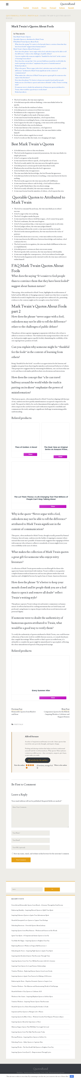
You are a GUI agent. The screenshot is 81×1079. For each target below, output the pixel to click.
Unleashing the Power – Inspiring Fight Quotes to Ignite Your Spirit (32, 951)
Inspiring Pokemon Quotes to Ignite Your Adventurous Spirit (30, 915)
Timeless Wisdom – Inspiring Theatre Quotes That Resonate (30, 1001)
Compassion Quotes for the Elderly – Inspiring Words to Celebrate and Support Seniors (57, 714)
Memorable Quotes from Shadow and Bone (23, 713)
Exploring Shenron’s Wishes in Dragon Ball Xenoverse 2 (28, 946)
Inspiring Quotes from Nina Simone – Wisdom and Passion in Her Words (34, 930)
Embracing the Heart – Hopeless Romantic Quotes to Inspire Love (31, 981)
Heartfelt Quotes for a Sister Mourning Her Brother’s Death (29, 1007)
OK (72, 1076)
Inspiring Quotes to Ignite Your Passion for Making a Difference (31, 976)
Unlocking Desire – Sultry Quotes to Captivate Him (27, 1042)
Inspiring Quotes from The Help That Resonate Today (28, 1032)
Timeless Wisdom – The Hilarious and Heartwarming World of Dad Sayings (34, 986)
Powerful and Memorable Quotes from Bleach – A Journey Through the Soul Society (37, 905)
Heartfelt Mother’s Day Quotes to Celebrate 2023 (26, 991)
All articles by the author (38, 760)
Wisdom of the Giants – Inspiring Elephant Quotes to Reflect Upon (32, 996)
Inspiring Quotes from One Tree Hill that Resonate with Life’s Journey (33, 961)
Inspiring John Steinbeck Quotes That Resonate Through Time (30, 956)
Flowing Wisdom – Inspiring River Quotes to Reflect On (28, 1037)
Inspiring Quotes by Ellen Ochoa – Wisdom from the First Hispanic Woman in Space (37, 1017)
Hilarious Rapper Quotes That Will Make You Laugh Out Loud (30, 1027)
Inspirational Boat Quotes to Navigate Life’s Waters (27, 1012)
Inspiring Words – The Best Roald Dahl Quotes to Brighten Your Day (32, 1047)
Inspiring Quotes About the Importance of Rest (26, 1022)
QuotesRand (67, 4)
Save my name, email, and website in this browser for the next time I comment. (41, 854)
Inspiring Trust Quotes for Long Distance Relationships (28, 966)
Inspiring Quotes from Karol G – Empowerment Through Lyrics (31, 1052)
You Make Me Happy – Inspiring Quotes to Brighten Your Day (30, 941)
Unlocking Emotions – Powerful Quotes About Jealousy (28, 925)
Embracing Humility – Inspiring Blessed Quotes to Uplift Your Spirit (32, 910)
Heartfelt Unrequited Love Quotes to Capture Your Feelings (29, 920)
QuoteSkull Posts (16, 16)
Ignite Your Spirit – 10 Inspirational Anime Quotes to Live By (30, 936)
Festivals (33, 16)
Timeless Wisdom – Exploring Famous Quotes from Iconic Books (31, 971)
